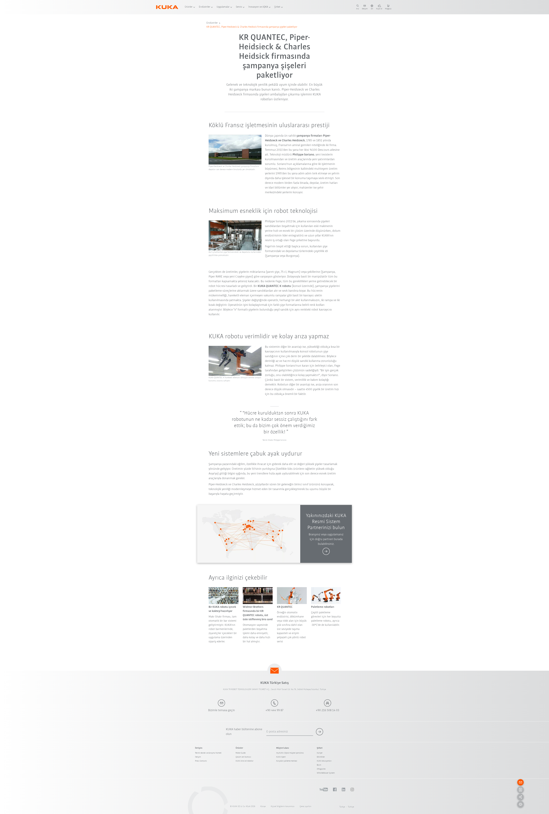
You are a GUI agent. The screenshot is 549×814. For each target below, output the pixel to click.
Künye (263, 806)
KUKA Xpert (281, 757)
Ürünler (188, 7)
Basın (319, 765)
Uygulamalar (223, 7)
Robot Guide (240, 753)
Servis (239, 7)
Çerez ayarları (305, 806)
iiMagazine (321, 769)
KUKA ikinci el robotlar (244, 761)
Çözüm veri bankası (243, 757)
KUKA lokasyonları (324, 761)
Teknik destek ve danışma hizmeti (208, 753)
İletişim (198, 757)
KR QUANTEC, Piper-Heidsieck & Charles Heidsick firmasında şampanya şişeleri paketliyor (251, 27)
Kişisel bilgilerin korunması (283, 806)
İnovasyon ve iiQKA (258, 7)
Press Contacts (201, 761)
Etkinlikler (321, 757)
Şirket (277, 7)
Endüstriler (204, 7)
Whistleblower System (326, 773)
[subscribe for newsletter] (319, 731)
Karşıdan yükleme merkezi (286, 761)
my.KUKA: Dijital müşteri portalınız (290, 753)
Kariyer (320, 753)
